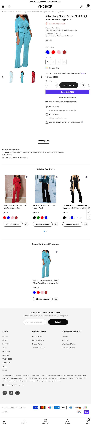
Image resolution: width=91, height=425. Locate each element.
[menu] (3, 6)
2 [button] (46, 231)
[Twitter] (17, 393)
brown (16, 217)
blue (8, 217)
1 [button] (44, 231)
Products (12, 12)
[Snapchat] (11, 393)
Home (4, 12)
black (34, 217)
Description (43, 140)
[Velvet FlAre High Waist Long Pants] (46, 189)
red (4, 217)
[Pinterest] (4, 393)
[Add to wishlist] (82, 85)
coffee (76, 217)
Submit (58, 322)
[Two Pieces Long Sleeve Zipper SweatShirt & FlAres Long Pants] (75, 189)
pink (12, 217)
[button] (2, 77)
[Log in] (81, 6)
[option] (22, 41)
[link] (24, 421)
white (68, 217)
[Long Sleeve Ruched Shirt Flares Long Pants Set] (16, 189)
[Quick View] (27, 177)
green (38, 217)
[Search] (9, 6)
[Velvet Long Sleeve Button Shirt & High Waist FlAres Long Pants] (46, 264)
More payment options (67, 97)
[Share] (87, 85)
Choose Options (12, 224)
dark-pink (42, 292)
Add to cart (69, 85)
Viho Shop (56, 28)
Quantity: (49, 81)
